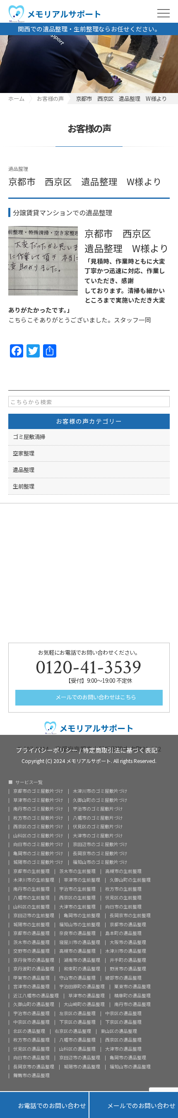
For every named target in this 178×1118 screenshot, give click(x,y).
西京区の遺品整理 (123, 1040)
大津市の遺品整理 (123, 1049)
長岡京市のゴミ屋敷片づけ (100, 853)
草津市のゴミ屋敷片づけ (38, 800)
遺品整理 (18, 168)
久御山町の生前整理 (130, 880)
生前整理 (23, 486)
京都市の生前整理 (31, 871)
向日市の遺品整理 (31, 1058)
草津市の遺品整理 (86, 996)
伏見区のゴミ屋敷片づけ (98, 827)
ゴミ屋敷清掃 (29, 436)
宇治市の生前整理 (77, 889)
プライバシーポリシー (47, 749)
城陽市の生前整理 (31, 925)
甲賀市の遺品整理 (31, 978)
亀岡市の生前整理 (82, 915)
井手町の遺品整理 (128, 960)
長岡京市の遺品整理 (33, 1067)
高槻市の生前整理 (123, 871)
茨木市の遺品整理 (31, 942)
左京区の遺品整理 (77, 1013)
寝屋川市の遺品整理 (79, 942)
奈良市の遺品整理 (77, 933)
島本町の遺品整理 (123, 933)
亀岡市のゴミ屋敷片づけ (38, 853)
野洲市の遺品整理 (128, 969)
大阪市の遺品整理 (128, 942)
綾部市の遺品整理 (123, 978)
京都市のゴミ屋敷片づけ (38, 791)
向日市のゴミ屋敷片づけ (38, 844)
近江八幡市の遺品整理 (36, 996)
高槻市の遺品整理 (77, 951)
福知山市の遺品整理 (130, 1067)
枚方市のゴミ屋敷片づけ (38, 818)
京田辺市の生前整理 (33, 915)
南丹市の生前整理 (31, 889)
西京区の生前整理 (77, 898)
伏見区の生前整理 (123, 898)
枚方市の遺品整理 (31, 1040)
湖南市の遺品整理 (82, 960)
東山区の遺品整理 (119, 1031)
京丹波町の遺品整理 (33, 969)
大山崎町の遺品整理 (84, 1004)
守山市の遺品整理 (77, 978)
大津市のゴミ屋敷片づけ (98, 836)
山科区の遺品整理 (77, 1049)
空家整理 (23, 453)
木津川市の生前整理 (33, 880)
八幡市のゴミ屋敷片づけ (98, 818)
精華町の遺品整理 (132, 996)
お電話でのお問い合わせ (44, 1105)
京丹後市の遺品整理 (33, 960)
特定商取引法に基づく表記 (120, 749)
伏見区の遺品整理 (31, 1049)
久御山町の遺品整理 (33, 1004)
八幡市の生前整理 (31, 898)
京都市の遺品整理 (128, 925)
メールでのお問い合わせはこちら (95, 697)
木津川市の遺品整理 (125, 951)
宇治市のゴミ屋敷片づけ (98, 809)
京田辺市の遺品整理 (79, 1058)
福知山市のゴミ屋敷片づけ (100, 862)
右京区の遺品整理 (73, 1031)
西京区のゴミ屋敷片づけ (38, 827)
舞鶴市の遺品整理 (31, 1075)
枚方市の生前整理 (123, 889)
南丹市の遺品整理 (132, 1004)
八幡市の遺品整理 (77, 1040)
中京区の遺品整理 (123, 1013)
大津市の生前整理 (77, 907)
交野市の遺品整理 (31, 951)
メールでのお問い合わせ (134, 1105)
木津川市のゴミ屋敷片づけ (100, 791)
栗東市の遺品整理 (132, 987)
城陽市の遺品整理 (82, 1067)
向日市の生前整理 (123, 907)
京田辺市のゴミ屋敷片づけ (100, 844)
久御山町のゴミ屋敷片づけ (100, 800)
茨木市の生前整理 (77, 871)
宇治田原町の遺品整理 (82, 987)
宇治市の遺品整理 (31, 1013)
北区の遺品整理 (29, 1031)
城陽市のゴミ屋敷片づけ (38, 862)
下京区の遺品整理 (77, 1022)
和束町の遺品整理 (82, 969)
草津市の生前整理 (82, 880)
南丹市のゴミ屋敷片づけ (38, 809)
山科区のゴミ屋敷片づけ (38, 836)
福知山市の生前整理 (79, 925)
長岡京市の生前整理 (130, 915)
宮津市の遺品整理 (31, 987)
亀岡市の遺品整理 (128, 1058)
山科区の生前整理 (31, 907)
